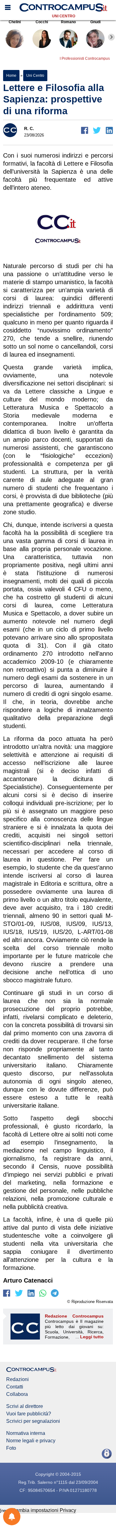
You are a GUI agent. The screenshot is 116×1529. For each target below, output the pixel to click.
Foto (11, 1448)
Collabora (17, 1394)
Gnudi (95, 22)
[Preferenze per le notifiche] (11, 1516)
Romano (68, 22)
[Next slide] (111, 37)
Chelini (15, 22)
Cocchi (42, 22)
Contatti (14, 1386)
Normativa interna (25, 1433)
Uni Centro (63, 16)
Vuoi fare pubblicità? (28, 1413)
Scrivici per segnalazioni (33, 1421)
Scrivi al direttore (24, 1406)
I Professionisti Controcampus (85, 58)
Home (11, 75)
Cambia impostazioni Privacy (44, 1510)
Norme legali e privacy (30, 1440)
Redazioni (17, 1379)
